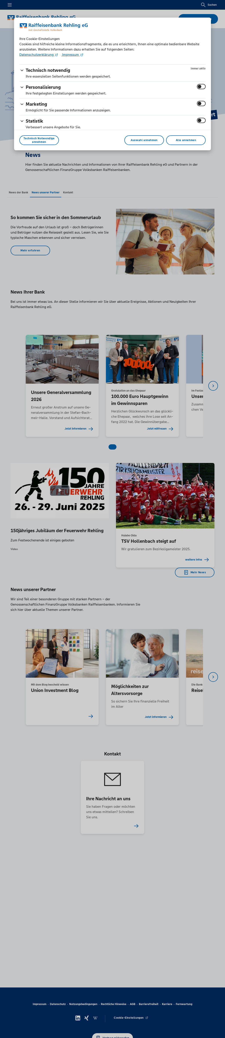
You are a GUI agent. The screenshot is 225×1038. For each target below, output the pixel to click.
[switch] (201, 86)
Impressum (70, 55)
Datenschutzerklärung (36, 55)
